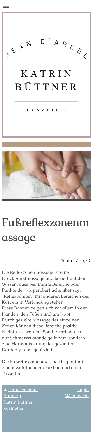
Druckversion (23, 389)
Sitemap (12, 396)
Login (83, 389)
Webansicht (77, 396)
